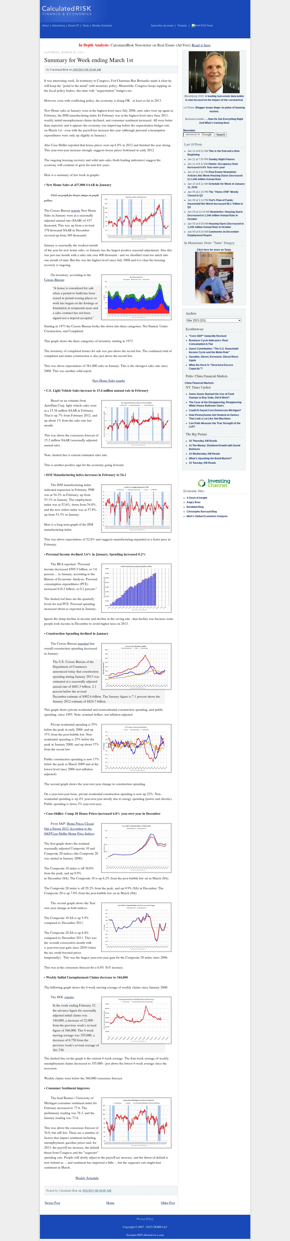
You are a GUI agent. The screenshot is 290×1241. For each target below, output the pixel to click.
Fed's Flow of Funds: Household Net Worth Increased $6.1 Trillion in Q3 (215, 204)
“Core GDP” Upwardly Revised (207, 336)
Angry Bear (194, 502)
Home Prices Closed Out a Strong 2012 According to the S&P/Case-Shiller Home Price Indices (69, 828)
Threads (182, 25)
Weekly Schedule (102, 25)
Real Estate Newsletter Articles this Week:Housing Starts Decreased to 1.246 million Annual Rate (214, 176)
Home (110, 1203)
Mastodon (189, 130)
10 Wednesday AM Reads (204, 453)
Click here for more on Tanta (214, 249)
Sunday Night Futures (222, 159)
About (45, 25)
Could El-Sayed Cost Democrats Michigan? (215, 410)
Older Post (168, 1203)
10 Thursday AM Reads (203, 440)
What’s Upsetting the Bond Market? (210, 458)
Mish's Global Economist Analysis (207, 516)
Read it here (201, 44)
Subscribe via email (162, 25)
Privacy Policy (145, 1219)
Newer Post (52, 1203)
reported (83, 643)
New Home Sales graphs (108, 380)
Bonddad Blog (195, 506)
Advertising (58, 25)
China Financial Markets (199, 383)
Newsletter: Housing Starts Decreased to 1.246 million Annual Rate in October (215, 215)
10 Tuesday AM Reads (202, 462)
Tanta (85, 25)
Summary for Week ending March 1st (88, 60)
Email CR (73, 25)
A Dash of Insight (197, 497)
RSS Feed (206, 25)
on (94, 1190)
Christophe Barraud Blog (202, 511)
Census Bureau (54, 280)
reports (75, 210)
